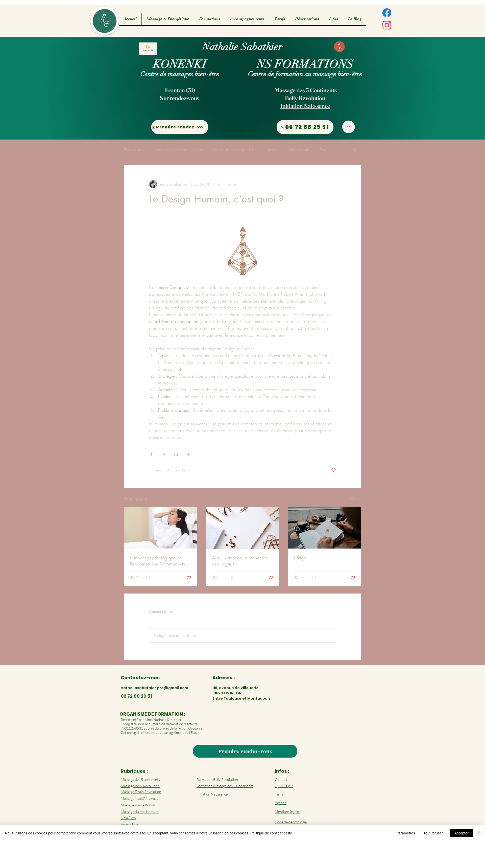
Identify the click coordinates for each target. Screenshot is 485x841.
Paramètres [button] (405, 832)
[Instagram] (387, 25)
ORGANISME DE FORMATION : (152, 714)
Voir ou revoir (298, 149)
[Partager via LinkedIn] (176, 454)
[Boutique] (348, 127)
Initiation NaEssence (305, 105)
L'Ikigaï (300, 558)
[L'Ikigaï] (324, 528)
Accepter (461, 832)
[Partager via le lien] (188, 454)
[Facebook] (387, 13)
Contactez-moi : (140, 677)
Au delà (272, 149)
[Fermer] (479, 833)
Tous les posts (134, 149)
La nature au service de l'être (235, 149)
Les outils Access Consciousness (179, 149)
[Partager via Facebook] (151, 454)
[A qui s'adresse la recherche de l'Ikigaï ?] (242, 528)
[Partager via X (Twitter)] (163, 454)
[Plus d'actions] (333, 184)
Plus (323, 149)
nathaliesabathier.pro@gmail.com (154, 687)
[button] (167, 19)
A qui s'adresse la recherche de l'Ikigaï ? (240, 561)
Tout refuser (433, 832)
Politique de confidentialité (271, 832)
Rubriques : (134, 771)
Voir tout (355, 498)
